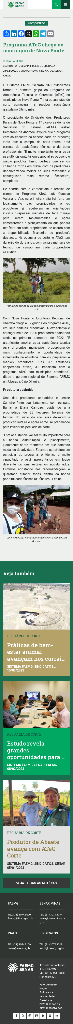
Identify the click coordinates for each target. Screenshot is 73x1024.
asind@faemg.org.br (52, 948)
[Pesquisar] (56, 4)
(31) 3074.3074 (53, 914)
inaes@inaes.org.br (19, 948)
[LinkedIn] (36, 1016)
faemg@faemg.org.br (20, 918)
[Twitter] (23, 1016)
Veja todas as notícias (36, 883)
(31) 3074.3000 (22, 914)
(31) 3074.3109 (22, 944)
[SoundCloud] (57, 1016)
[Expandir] (65, 4)
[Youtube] (43, 1016)
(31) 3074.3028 (53, 944)
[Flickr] (50, 1016)
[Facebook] (16, 1016)
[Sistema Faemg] (20, 967)
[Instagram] (30, 1016)
